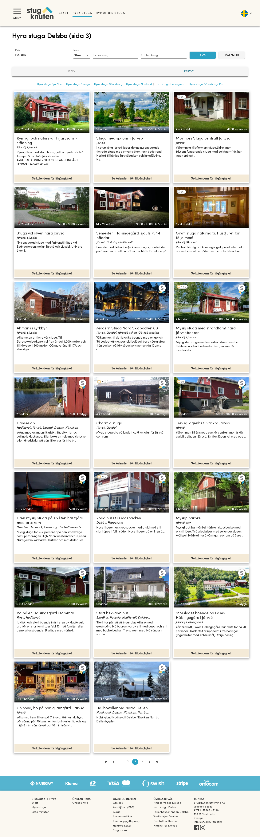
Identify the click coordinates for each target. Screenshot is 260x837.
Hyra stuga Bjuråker (49, 84)
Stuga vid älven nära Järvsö (41, 233)
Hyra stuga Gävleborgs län (206, 84)
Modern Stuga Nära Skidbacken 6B (127, 328)
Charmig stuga (109, 423)
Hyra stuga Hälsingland (170, 84)
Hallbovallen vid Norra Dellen (122, 708)
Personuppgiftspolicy (126, 821)
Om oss (118, 803)
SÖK (202, 55)
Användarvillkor (122, 816)
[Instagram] (202, 828)
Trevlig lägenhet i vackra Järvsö (203, 423)
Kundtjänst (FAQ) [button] (123, 807)
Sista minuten (40, 812)
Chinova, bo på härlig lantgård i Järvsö (50, 708)
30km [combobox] (77, 55)
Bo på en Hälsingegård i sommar (45, 613)
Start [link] (64, 13)
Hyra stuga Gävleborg (108, 84)
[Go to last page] (157, 762)
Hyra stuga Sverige (78, 84)
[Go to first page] (106, 762)
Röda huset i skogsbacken (118, 518)
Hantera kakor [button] (122, 826)
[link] (167, 803)
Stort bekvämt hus (112, 613)
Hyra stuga (82, 13)
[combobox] (40, 55)
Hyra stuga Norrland (139, 84)
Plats (17, 50)
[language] (246, 13)
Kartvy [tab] (189, 71)
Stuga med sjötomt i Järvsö (119, 138)
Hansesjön (26, 423)
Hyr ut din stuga (110, 13)
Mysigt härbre (188, 518)
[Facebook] (196, 828)
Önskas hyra (80, 803)
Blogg (116, 812)
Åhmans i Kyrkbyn (32, 328)
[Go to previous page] (113, 762)
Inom (75, 50)
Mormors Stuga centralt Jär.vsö (203, 138)
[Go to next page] (150, 762)
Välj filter (232, 55)
